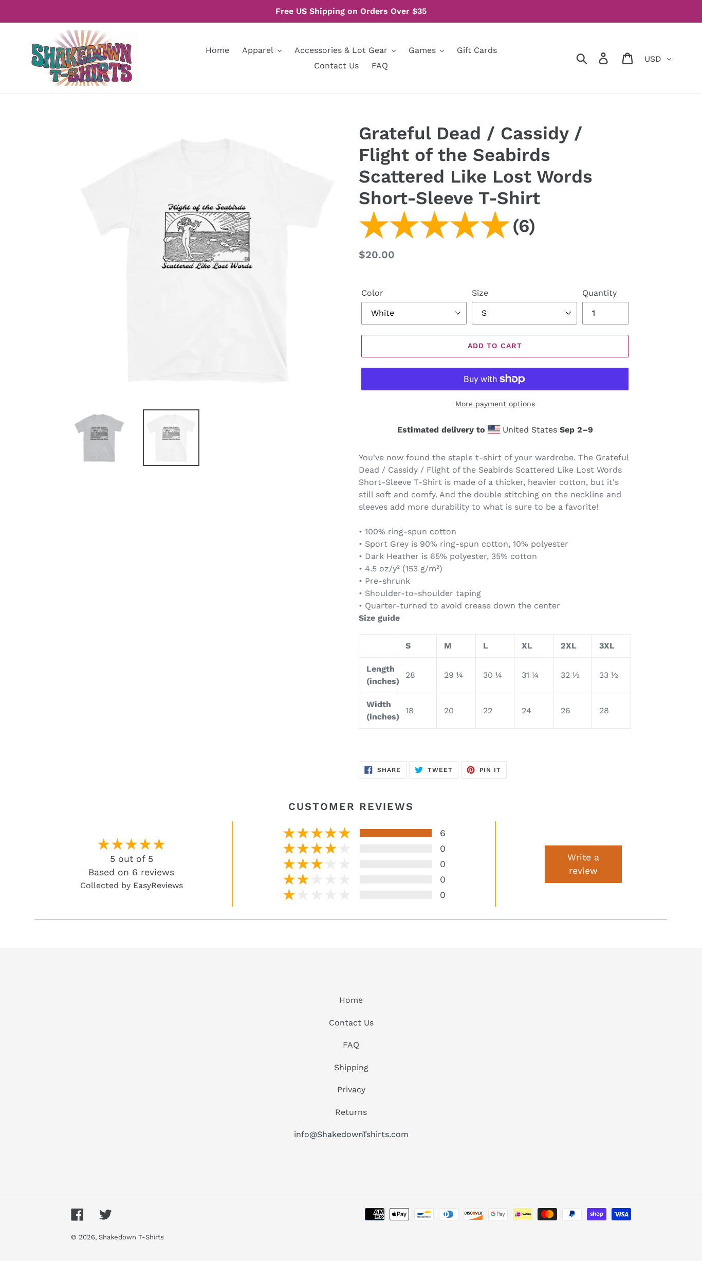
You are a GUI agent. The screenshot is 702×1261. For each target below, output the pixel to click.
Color (372, 293)
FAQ (351, 1045)
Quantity (599, 293)
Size (480, 293)
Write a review (583, 864)
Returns (351, 1112)
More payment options (495, 404)
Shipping (351, 1067)
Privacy (351, 1089)
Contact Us (351, 1023)
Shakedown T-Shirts (131, 1237)
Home (351, 1000)
